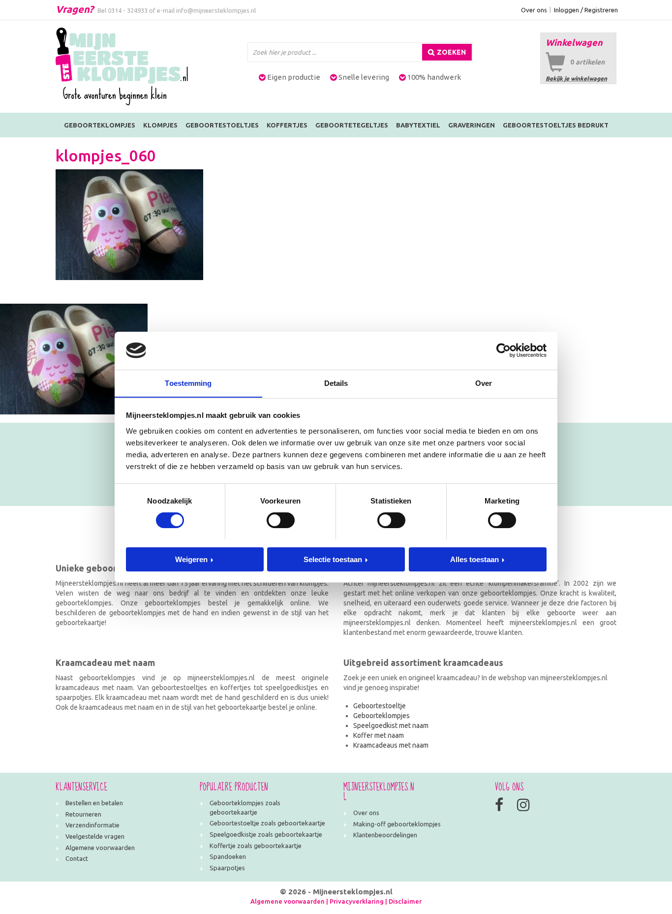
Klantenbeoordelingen (385, 834)
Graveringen (471, 125)
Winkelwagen (574, 42)
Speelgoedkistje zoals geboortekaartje (266, 834)
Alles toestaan (474, 559)
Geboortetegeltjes (351, 125)
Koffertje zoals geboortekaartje (256, 845)
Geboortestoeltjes (222, 125)
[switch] (281, 520)
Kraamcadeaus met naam (390, 745)
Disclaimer (405, 901)
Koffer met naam (378, 735)
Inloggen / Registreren (586, 9)
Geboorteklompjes (99, 125)
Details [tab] (336, 382)
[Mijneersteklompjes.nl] (122, 66)
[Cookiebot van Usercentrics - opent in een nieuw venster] (503, 350)
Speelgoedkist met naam (390, 725)
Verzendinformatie (92, 824)
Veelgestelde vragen (94, 836)
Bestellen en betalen (94, 802)
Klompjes (160, 125)
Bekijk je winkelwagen (576, 78)
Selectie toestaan (333, 559)
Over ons (534, 9)
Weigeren (191, 559)
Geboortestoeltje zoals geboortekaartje (267, 822)
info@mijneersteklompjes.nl (216, 10)
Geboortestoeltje (379, 706)
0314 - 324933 (128, 10)
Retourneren (83, 814)
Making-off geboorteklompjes (397, 823)
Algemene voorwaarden (100, 847)
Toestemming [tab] (188, 382)
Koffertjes (287, 125)
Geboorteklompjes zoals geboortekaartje (245, 807)
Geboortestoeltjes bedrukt (556, 125)
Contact (76, 858)
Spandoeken (228, 856)
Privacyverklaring (357, 901)
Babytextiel (418, 125)
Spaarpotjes (227, 867)
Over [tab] (483, 382)
